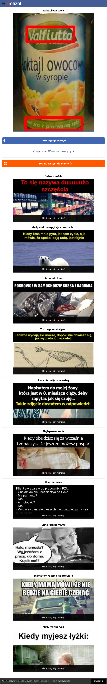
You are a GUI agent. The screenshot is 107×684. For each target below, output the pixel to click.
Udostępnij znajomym (54, 140)
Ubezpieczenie (53, 482)
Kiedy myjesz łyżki (54, 626)
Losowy (55, 151)
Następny (66, 151)
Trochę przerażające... (53, 329)
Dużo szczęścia (53, 176)
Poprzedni (41, 151)
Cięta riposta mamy (53, 524)
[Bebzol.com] (14, 3)
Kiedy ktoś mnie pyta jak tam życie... (53, 227)
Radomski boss (53, 278)
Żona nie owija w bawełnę (53, 380)
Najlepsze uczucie (53, 431)
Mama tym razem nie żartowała (53, 575)
